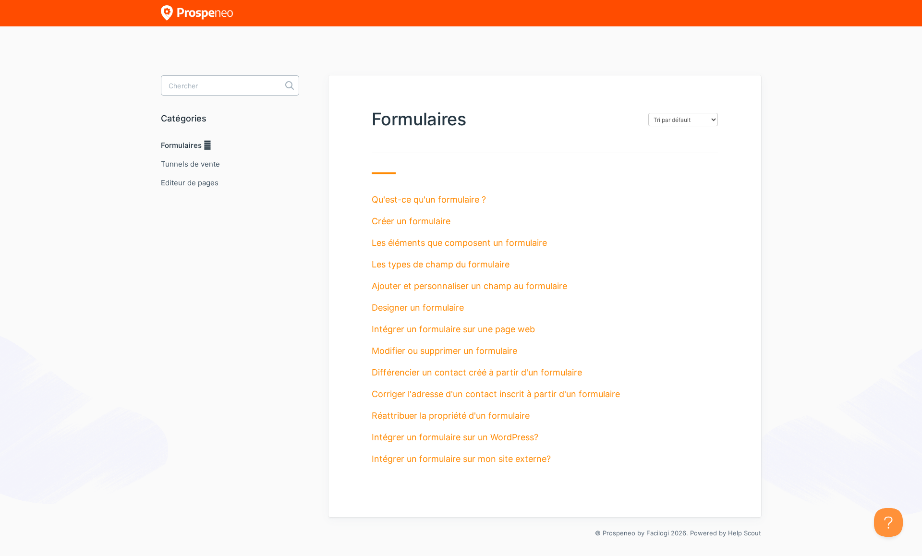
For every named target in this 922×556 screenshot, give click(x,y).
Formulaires (182, 145)
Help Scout (744, 533)
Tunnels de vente (190, 164)
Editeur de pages (189, 182)
